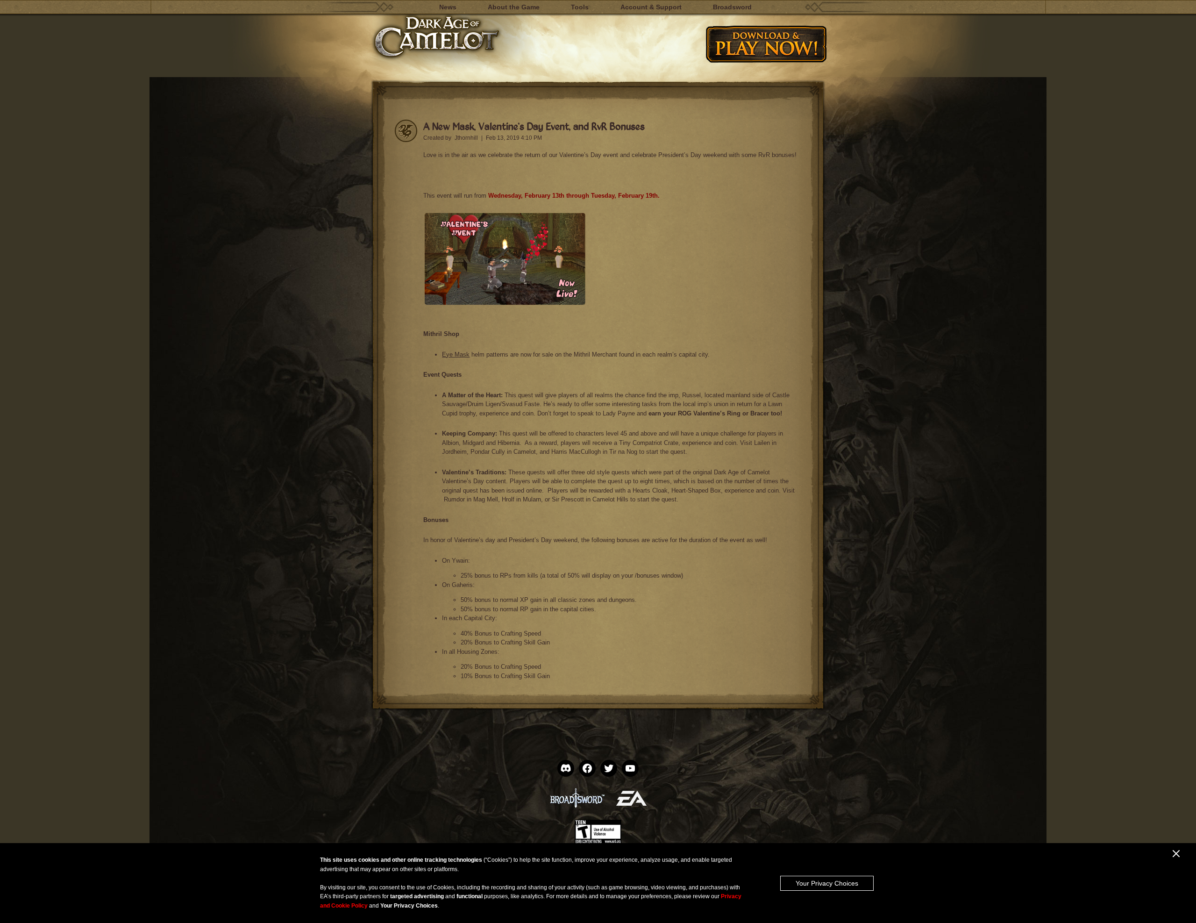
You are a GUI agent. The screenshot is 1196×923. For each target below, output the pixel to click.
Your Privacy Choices (827, 883)
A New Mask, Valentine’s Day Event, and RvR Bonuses (534, 126)
